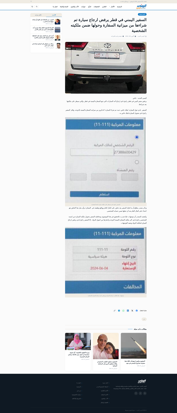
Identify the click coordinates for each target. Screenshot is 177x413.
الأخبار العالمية (104, 390)
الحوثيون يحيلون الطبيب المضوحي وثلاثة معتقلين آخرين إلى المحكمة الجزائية (107, 364)
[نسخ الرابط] (114, 310)
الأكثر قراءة (38, 15)
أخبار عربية (105, 383)
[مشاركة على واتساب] (123, 310)
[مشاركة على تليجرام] (119, 310)
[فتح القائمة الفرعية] (109, 6)
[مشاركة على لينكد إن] (128, 310)
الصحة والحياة (64, 6)
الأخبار (112, 6)
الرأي (89, 6)
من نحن (79, 390)
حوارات (83, 6)
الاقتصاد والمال (104, 402)
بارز (144, 319)
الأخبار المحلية (142, 14)
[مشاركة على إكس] (132, 310)
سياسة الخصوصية (76, 394)
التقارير (104, 6)
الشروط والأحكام (76, 398)
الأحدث (54, 15)
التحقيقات (97, 6)
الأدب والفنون (75, 6)
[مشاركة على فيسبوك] (137, 310)
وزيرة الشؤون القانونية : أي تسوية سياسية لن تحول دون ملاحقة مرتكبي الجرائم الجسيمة (78, 354)
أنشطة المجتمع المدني (102, 386)
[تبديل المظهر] (32, 6)
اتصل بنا (55, 6)
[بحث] (37, 6)
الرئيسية (119, 6)
